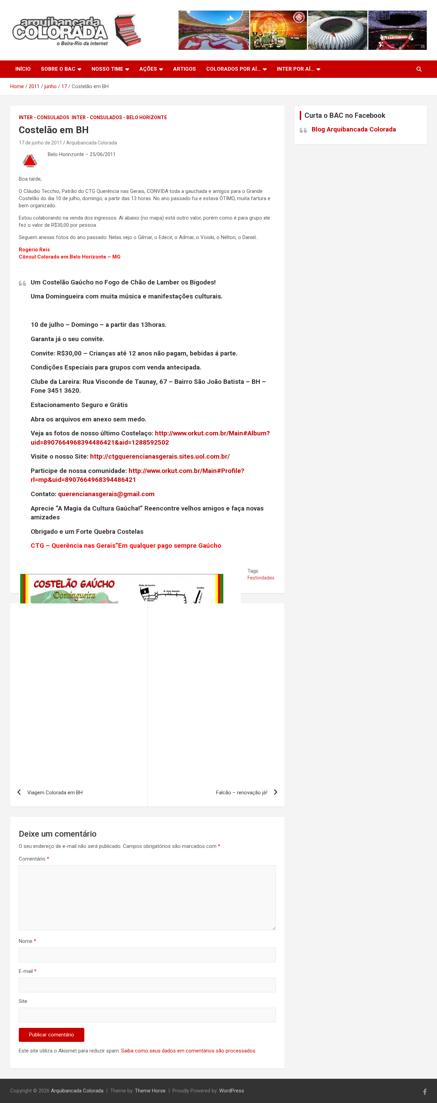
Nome (27, 941)
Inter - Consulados (44, 117)
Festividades (261, 578)
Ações (148, 69)
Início (23, 69)
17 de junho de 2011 (40, 142)
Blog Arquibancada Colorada (354, 129)
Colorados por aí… (233, 69)
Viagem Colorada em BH (55, 793)
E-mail (28, 971)
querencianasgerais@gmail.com (106, 494)
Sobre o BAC (58, 69)
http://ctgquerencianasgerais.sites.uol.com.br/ (160, 456)
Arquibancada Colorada (91, 142)
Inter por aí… (295, 69)
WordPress (231, 1091)
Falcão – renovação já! (241, 793)
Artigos (184, 69)
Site (23, 1001)
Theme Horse (150, 1091)
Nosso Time (107, 69)
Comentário (34, 859)
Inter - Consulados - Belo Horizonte (119, 117)
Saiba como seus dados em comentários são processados (188, 1051)
